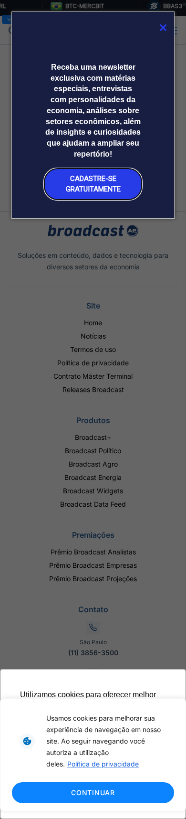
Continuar (92, 792)
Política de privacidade (103, 764)
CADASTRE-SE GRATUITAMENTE (93, 183)
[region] (93, 754)
